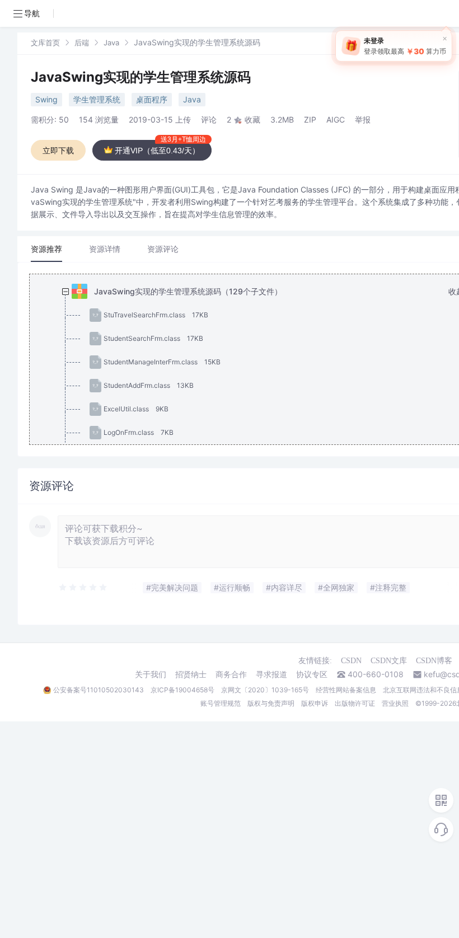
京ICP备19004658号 (182, 690)
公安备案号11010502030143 (98, 690)
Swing (46, 99)
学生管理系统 (96, 99)
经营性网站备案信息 (346, 690)
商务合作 (231, 674)
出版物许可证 (355, 703)
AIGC (335, 119)
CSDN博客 (434, 660)
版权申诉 (314, 703)
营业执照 (395, 703)
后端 (81, 42)
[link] (45, 42)
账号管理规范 (220, 703)
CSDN (351, 660)
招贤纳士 (191, 674)
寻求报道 (271, 674)
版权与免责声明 (270, 703)
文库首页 (45, 42)
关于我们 (150, 674)
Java (111, 42)
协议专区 (311, 674)
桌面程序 (151, 99)
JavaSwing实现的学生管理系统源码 (141, 77)
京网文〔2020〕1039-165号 (265, 690)
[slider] (83, 587)
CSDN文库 (389, 660)
